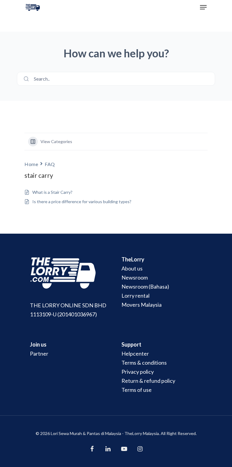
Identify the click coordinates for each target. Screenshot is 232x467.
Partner (39, 353)
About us (132, 268)
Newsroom (134, 277)
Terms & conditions (144, 362)
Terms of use (136, 389)
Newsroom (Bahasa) (145, 286)
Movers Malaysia (141, 304)
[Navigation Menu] (203, 7)
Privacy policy (137, 371)
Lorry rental (135, 295)
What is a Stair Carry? (52, 192)
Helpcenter (135, 353)
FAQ (50, 164)
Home (31, 164)
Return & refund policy (148, 380)
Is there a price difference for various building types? (81, 201)
